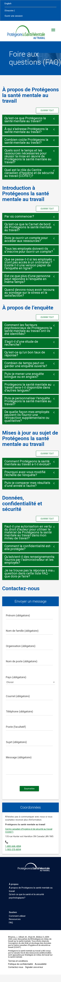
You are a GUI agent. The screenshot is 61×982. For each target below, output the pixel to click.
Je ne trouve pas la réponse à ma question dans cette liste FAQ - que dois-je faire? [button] (28, 573)
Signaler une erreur (34, 967)
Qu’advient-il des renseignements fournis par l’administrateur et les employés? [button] (29, 559)
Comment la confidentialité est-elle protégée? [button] (27, 547)
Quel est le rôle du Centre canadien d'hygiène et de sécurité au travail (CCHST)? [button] (29, 173)
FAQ (11, 922)
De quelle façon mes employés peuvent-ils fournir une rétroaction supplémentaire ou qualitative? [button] (26, 416)
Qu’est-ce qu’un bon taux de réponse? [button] (24, 353)
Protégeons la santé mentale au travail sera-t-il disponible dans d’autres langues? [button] (27, 387)
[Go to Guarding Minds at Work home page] (36, 867)
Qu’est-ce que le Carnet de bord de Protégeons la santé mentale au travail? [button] (28, 227)
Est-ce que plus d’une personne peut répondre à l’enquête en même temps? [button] (27, 279)
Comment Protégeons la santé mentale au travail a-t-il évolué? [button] (27, 462)
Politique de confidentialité (20, 964)
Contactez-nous (15, 967)
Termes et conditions (18, 961)
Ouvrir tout (47, 110)
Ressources (15, 919)
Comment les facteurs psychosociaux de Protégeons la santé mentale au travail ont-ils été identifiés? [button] (28, 329)
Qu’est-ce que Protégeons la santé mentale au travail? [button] (25, 119)
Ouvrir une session (14, 16)
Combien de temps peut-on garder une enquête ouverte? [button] (25, 364)
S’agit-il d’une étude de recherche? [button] (21, 343)
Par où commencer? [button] (19, 216)
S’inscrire (9, 10)
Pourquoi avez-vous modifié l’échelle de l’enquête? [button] (24, 473)
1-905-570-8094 (13, 849)
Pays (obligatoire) (16, 677)
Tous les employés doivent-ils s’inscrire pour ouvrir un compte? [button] (28, 250)
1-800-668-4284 (13, 846)
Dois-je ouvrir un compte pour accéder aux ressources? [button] (26, 239)
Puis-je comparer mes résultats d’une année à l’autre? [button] (27, 484)
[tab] (30, 120)
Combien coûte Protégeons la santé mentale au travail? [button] (26, 141)
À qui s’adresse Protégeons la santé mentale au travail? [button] (26, 130)
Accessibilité (40, 964)
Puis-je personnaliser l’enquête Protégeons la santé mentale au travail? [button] (27, 401)
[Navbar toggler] (53, 30)
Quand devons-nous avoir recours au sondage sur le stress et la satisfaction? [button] (29, 292)
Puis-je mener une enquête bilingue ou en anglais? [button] (24, 375)
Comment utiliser (17, 916)
